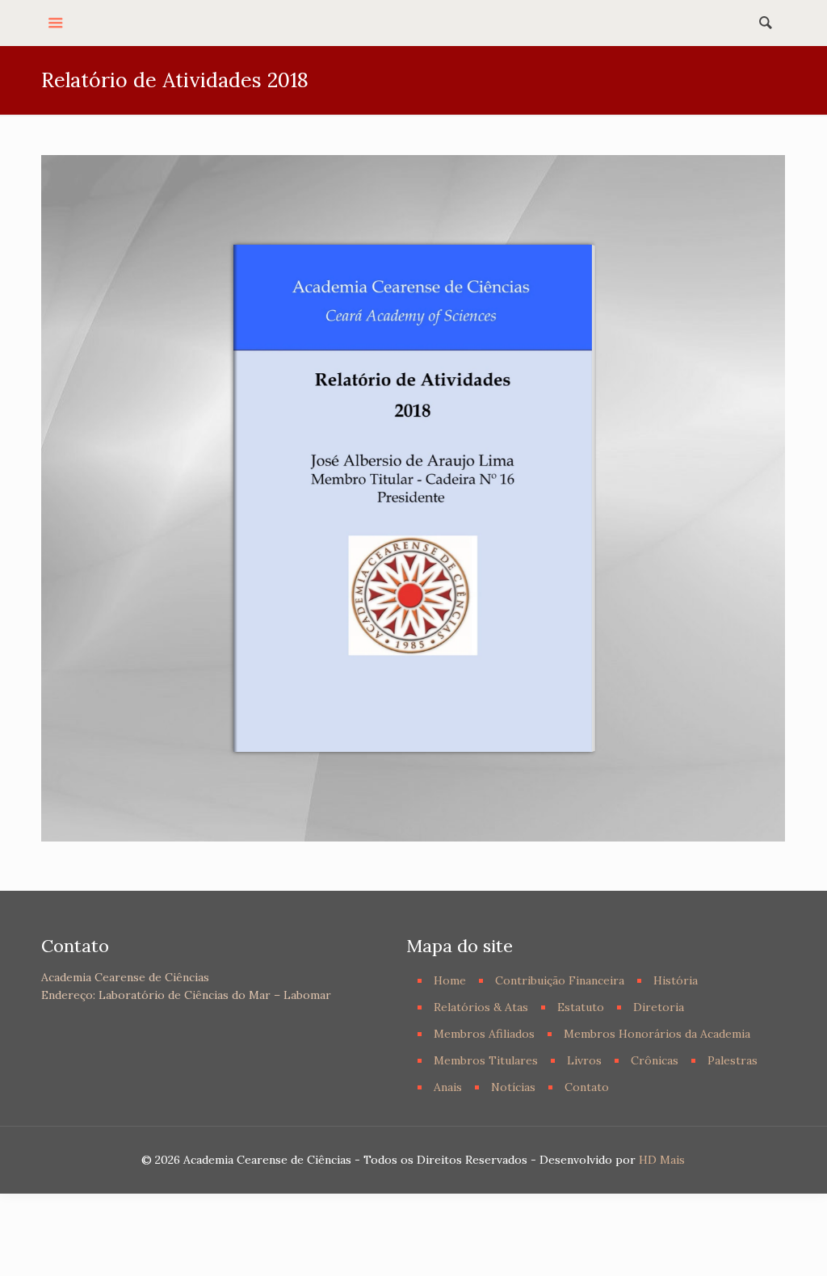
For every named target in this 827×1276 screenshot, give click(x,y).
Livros (584, 1060)
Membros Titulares (486, 1060)
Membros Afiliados (484, 1033)
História (675, 980)
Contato (587, 1087)
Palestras (732, 1060)
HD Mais (662, 1159)
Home (450, 980)
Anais (448, 1087)
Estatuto (580, 1007)
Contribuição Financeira (559, 980)
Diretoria (658, 1007)
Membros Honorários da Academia (657, 1033)
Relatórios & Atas (481, 1007)
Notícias (513, 1087)
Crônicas (654, 1060)
